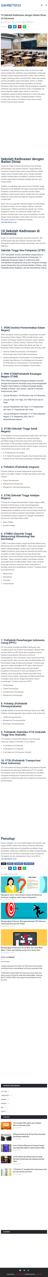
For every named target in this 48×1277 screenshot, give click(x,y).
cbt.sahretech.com (9, 222)
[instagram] (28, 1270)
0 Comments (29, 22)
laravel (4, 1099)
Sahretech (11, 5)
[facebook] (20, 1270)
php (2, 1107)
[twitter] (24, 1270)
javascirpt (5, 1095)
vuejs (3, 1111)
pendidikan (18, 863)
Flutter (4, 1091)
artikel (10, 863)
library (4, 1103)
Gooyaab (38, 1274)
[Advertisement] (24, 129)
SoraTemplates (19, 1274)
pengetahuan (29, 863)
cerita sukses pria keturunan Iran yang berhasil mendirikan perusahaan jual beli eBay (28, 1159)
